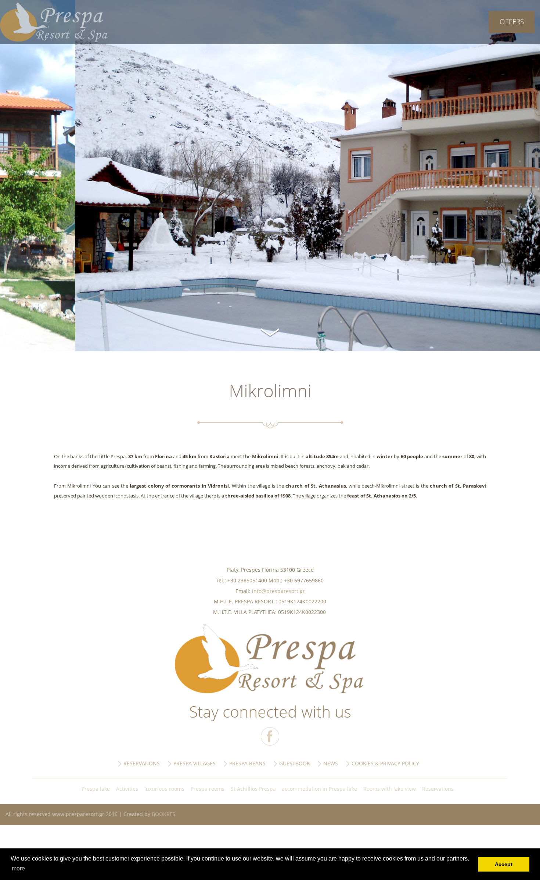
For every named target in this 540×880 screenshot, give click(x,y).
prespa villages (194, 763)
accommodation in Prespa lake (319, 788)
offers (512, 21)
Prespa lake (96, 788)
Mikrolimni (54, 22)
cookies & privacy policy (385, 763)
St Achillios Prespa (253, 788)
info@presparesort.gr (278, 591)
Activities (127, 788)
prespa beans (247, 763)
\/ (270, 331)
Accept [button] (503, 864)
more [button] (18, 868)
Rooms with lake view (389, 788)
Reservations (438, 788)
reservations (141, 763)
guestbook (294, 763)
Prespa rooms (207, 788)
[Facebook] (270, 736)
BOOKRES (164, 814)
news (330, 763)
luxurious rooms (164, 788)
